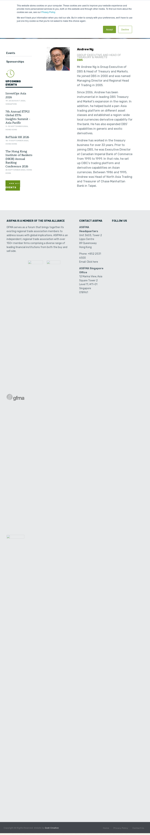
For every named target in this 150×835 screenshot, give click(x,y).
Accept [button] (109, 29)
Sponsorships (15, 61)
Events (10, 53)
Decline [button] (125, 29)
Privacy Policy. (48, 12)
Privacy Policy (120, 828)
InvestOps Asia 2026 (15, 95)
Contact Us (138, 828)
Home (106, 828)
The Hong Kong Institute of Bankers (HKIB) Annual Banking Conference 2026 (18, 158)
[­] (115, 228)
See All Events (12, 186)
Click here (92, 261)
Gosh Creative (52, 828)
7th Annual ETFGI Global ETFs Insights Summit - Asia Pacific (17, 116)
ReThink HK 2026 (17, 137)
